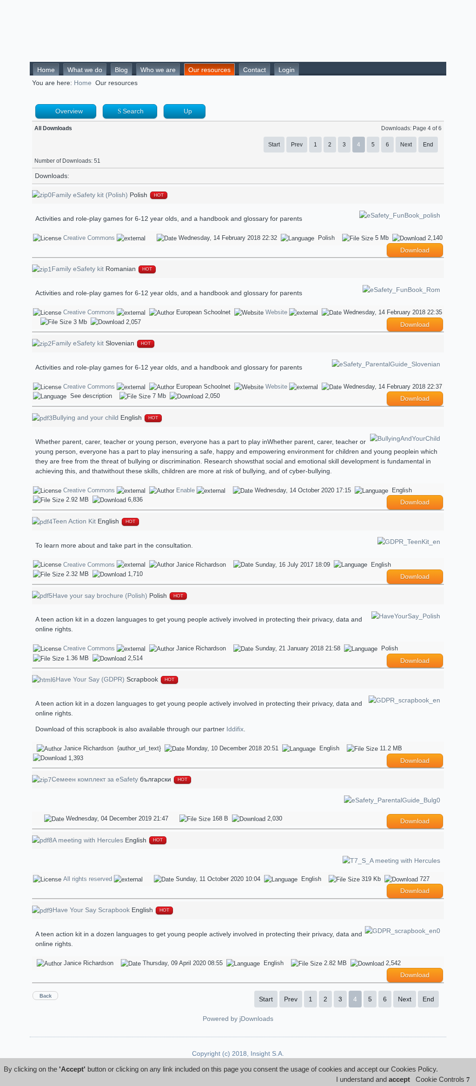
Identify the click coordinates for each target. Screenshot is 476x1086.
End (428, 144)
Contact (254, 69)
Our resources (209, 69)
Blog (121, 69)
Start (274, 144)
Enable (185, 490)
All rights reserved (87, 878)
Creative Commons (89, 237)
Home (46, 69)
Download (415, 250)
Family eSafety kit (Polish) (90, 195)
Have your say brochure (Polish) (100, 595)
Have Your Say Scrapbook (91, 910)
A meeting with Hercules (88, 840)
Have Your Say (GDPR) (90, 679)
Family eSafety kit (78, 268)
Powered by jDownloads (238, 1018)
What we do (84, 69)
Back (46, 996)
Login (286, 69)
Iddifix (235, 729)
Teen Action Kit (74, 521)
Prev (297, 144)
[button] (444, 1079)
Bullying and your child (86, 417)
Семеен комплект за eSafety (95, 779)
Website (276, 312)
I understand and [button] (373, 1079)
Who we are (158, 69)
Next (406, 144)
